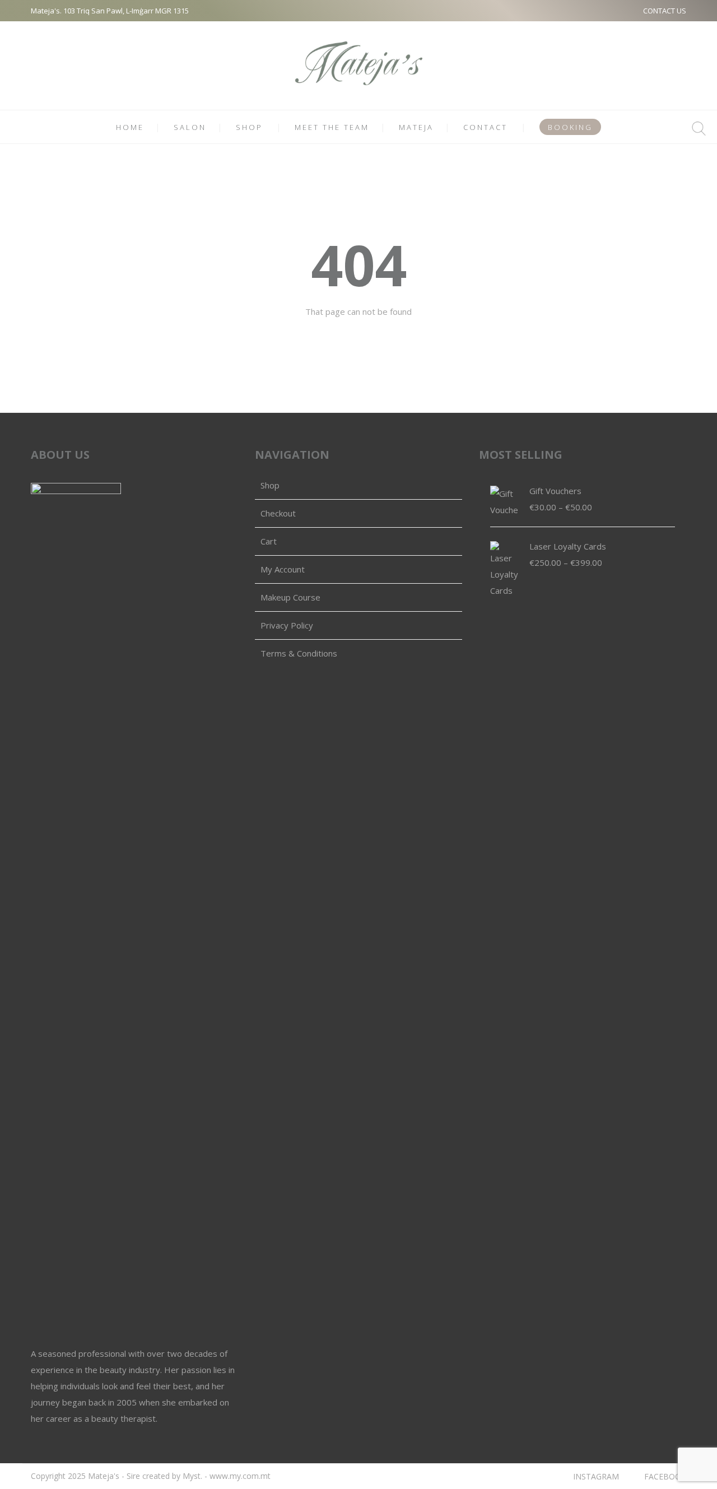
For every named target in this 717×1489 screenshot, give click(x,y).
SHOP (249, 127)
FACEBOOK (665, 1476)
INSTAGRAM (596, 1476)
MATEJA (416, 127)
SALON (190, 127)
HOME (130, 127)
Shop (270, 485)
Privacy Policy (286, 625)
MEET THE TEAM (332, 127)
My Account (282, 569)
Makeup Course (290, 597)
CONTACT (485, 127)
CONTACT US (664, 11)
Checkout (278, 513)
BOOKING (570, 127)
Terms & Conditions (298, 653)
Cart (268, 541)
